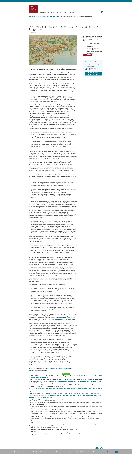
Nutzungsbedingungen (63, 445)
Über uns (72, 445)
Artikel (53, 12)
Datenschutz (110, 451)
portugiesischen (65, 368)
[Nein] (130, 451)
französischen (57, 368)
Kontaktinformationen (35, 445)
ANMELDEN (87, 55)
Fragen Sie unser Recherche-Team (93, 73)
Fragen (66, 12)
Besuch (72, 12)
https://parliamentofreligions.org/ (38, 435)
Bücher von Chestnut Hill (63, 319)
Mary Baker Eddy (44, 12)
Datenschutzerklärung (49, 445)
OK (116, 451)
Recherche (59, 12)
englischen (50, 368)
